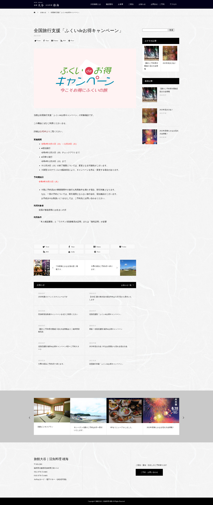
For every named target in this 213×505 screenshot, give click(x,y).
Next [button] (183, 417)
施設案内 (109, 4)
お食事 (120, 4)
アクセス (173, 4)
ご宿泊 (130, 4)
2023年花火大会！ (166, 110)
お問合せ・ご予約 (158, 4)
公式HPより (45, 131)
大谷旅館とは (95, 4)
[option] (52, 416)
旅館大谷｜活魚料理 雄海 (51, 459)
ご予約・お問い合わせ (149, 472)
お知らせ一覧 (126, 285)
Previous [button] (29, 417)
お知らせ (142, 4)
